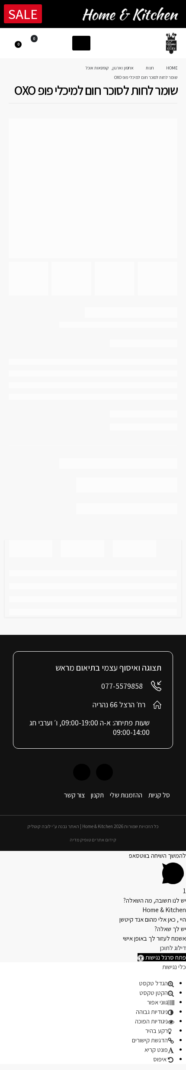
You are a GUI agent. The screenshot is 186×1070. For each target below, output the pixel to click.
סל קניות (159, 795)
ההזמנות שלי (126, 795)
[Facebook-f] (104, 772)
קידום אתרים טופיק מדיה (93, 840)
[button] (162, 957)
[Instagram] (81, 772)
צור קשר (74, 795)
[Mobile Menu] (81, 43)
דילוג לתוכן (173, 948)
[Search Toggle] (62, 42)
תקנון (97, 795)
